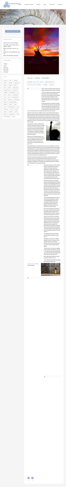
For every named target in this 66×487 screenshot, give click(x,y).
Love (9, 97)
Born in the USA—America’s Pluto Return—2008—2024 (41, 83)
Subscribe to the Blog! (13, 31)
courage (10, 85)
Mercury (5, 102)
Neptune (5, 104)
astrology (15, 80)
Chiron (5, 85)
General (5, 65)
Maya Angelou (17, 99)
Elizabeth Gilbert (7, 90)
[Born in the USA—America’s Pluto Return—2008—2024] (41, 51)
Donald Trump (15, 87)
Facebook (5, 92)
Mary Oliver (10, 99)
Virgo (13, 116)
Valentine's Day (11, 114)
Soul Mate (11, 111)
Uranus (5, 114)
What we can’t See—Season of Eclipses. (11, 42)
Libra (5, 97)
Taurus (16, 111)
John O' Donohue (12, 92)
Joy (17, 92)
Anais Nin (5, 80)
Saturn (11, 109)
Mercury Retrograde (13, 102)
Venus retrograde (7, 116)
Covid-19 (15, 85)
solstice (5, 111)
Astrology (5, 63)
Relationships (6, 69)
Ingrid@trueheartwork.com (31, 263)
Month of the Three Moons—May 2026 (11, 55)
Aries (10, 80)
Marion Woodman (15, 97)
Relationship (6, 67)
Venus (18, 114)
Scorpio (16, 109)
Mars (5, 99)
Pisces (15, 104)
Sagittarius (6, 109)
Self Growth (6, 72)
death (5, 87)
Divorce (9, 87)
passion (10, 104)
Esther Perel (15, 90)
